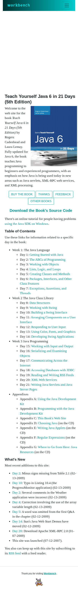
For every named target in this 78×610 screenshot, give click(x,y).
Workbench (50, 573)
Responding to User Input (48, 327)
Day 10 (17, 483)
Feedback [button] (63, 194)
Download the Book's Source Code (41, 210)
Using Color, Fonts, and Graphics (53, 331)
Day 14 (17, 521)
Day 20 (17, 531)
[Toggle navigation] (67, 5)
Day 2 (16, 473)
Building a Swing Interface (49, 312)
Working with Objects (44, 264)
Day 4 (16, 502)
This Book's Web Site (52, 418)
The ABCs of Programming (48, 259)
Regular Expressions (51, 437)
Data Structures (40, 303)
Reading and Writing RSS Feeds (52, 375)
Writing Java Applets (51, 428)
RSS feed (15, 553)
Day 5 (16, 512)
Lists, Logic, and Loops (45, 269)
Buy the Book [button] (22, 194)
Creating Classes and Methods (50, 274)
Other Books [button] (40, 201)
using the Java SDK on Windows (26, 224)
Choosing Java (48, 423)
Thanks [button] (44, 194)
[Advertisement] (39, 52)
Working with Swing (43, 308)
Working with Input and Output (52, 346)
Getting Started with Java (46, 255)
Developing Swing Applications (52, 336)
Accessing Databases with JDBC (52, 370)
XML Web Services (44, 380)
